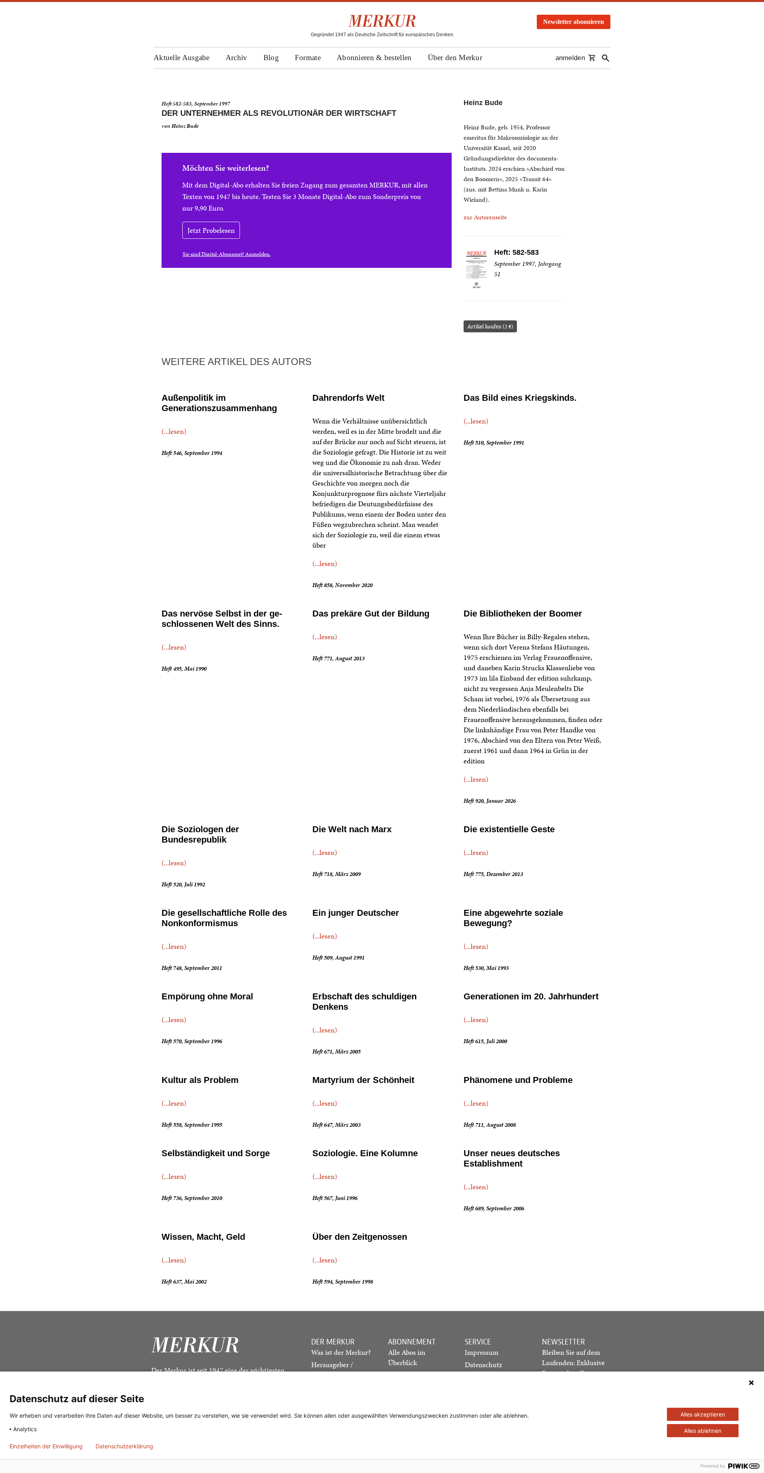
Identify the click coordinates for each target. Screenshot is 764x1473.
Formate (308, 57)
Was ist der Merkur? (341, 1352)
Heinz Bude (185, 126)
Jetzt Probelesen (211, 230)
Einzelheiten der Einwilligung (46, 1446)
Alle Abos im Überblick (406, 1357)
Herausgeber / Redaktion (332, 1370)
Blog (271, 57)
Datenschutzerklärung (124, 1446)
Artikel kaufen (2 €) (490, 326)
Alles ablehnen (702, 1430)
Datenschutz (483, 1365)
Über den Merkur (455, 57)
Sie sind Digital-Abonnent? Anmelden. (227, 254)
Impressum (482, 1352)
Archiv (237, 57)
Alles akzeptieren (702, 1414)
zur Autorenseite (485, 217)
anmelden (570, 58)
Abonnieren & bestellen (374, 57)
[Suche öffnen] (605, 58)
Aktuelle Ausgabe (182, 57)
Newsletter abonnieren (573, 21)
